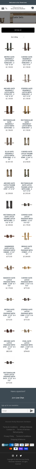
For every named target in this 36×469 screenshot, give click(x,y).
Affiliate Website (26, 427)
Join (18, 397)
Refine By (18, 30)
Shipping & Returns (18, 439)
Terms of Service (23, 429)
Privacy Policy (9, 436)
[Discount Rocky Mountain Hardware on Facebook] (16, 456)
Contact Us (10, 429)
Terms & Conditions (10, 427)
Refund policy (18, 432)
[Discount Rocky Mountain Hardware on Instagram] (13, 456)
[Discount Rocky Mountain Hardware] (18, 8)
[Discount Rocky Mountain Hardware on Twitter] (21, 456)
